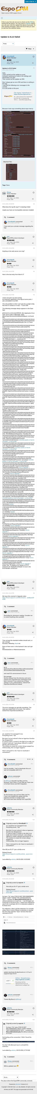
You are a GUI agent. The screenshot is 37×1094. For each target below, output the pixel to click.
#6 (34, 593)
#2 (34, 204)
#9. (32, 763)
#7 (34, 637)
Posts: (9, 63)
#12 (34, 1019)
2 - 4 (29, 759)
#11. (31, 967)
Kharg (8, 781)
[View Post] (27, 823)
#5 (34, 294)
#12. (31, 1061)
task (17, 643)
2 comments (11, 963)
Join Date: (10, 62)
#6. (32, 610)
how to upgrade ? (24, 467)
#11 (34, 879)
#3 (34, 248)
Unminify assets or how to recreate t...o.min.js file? (16, 448)
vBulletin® (18, 1084)
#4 (34, 271)
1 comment (10, 217)
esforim (13, 859)
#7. (32, 662)
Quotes (11, 504)
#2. (32, 221)
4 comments (11, 759)
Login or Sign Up (29, 1)
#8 (34, 704)
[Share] (33, 63)
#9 (34, 731)
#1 (34, 68)
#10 (34, 819)
